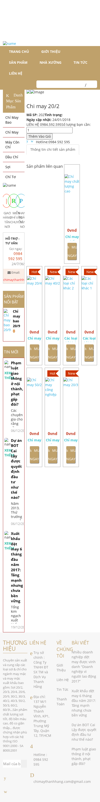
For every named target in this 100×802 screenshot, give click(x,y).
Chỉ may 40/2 (52, 339)
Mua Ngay (71, 251)
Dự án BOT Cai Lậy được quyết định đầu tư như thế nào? (16, 469)
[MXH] (5, 778)
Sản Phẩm (18, 62)
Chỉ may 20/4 (34, 339)
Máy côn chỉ (12, 144)
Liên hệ (15, 73)
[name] (9, 43)
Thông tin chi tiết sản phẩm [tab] (52, 149)
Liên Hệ (63, 679)
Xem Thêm (7, 375)
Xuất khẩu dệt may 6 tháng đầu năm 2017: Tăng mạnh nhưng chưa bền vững (17, 567)
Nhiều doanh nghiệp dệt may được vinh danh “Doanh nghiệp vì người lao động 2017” (84, 666)
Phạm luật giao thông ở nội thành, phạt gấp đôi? (17, 383)
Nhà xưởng (50, 62)
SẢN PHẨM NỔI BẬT (14, 299)
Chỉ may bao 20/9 (16, 318)
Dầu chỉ (11, 157)
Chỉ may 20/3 (71, 441)
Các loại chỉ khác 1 (89, 339)
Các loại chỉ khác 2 (71, 339)
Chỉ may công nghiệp (52, 441)
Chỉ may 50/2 (34, 441)
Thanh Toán (62, 701)
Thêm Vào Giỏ (39, 136)
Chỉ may (11, 132)
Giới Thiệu (50, 51)
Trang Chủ (19, 51)
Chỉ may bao (11, 120)
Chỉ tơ (10, 177)
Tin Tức (62, 689)
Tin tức (80, 62)
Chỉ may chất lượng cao (72, 237)
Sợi (7, 167)
